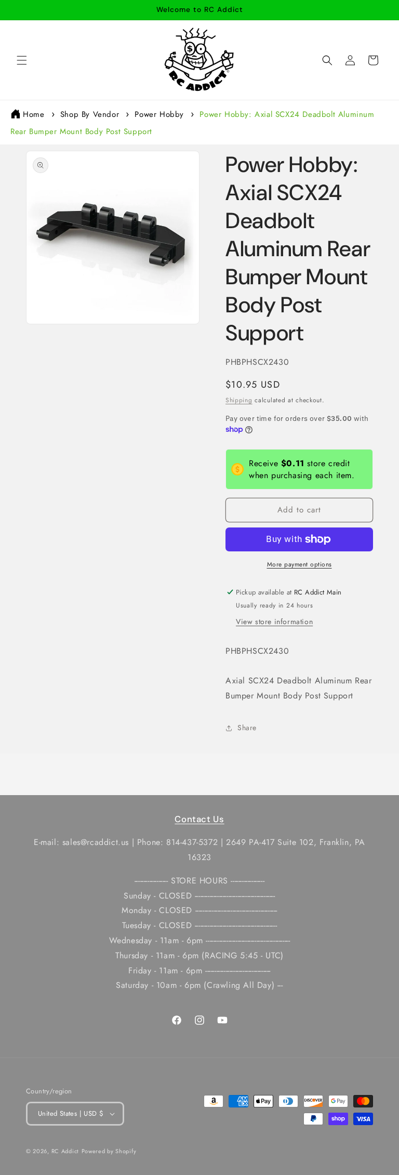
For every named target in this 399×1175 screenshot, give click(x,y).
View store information (274, 621)
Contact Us (199, 819)
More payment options (299, 564)
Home (33, 114)
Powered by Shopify (109, 1151)
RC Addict (65, 1151)
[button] (21, 60)
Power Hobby (159, 114)
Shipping (238, 400)
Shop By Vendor (89, 114)
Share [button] (247, 727)
